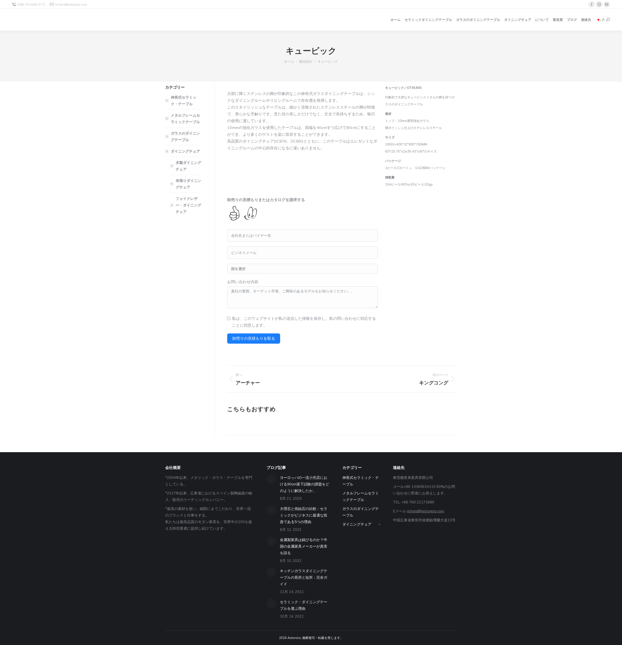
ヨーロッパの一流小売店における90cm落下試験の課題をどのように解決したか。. (304, 484)
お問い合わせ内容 (242, 281)
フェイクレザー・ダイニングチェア (188, 205)
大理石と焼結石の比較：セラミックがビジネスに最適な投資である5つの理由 (303, 515)
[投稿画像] (271, 479)
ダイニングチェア (185, 151)
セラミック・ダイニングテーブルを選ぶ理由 (303, 605)
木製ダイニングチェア (188, 165)
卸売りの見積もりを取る (253, 338)
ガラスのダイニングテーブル (185, 136)
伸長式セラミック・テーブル (183, 100)
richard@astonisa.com (71, 4)
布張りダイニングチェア (188, 183)
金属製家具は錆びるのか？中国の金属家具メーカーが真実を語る (303, 546)
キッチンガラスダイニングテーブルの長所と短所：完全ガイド (303, 577)
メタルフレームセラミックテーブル (185, 118)
